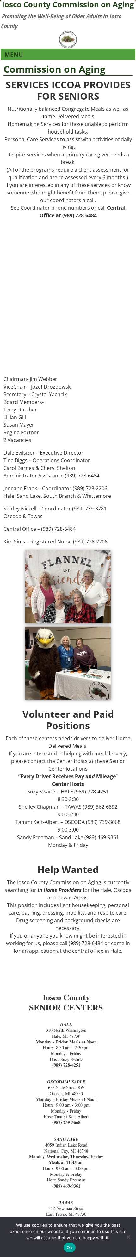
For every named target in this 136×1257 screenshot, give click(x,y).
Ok (69, 1247)
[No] (128, 1237)
